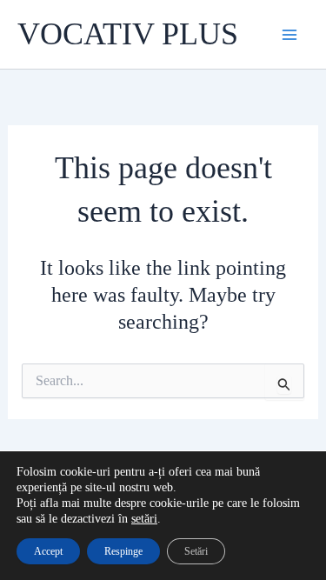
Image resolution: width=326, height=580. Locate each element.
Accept (48, 551)
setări (144, 518)
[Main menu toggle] (289, 35)
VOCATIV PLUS (127, 34)
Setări (196, 551)
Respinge (123, 551)
